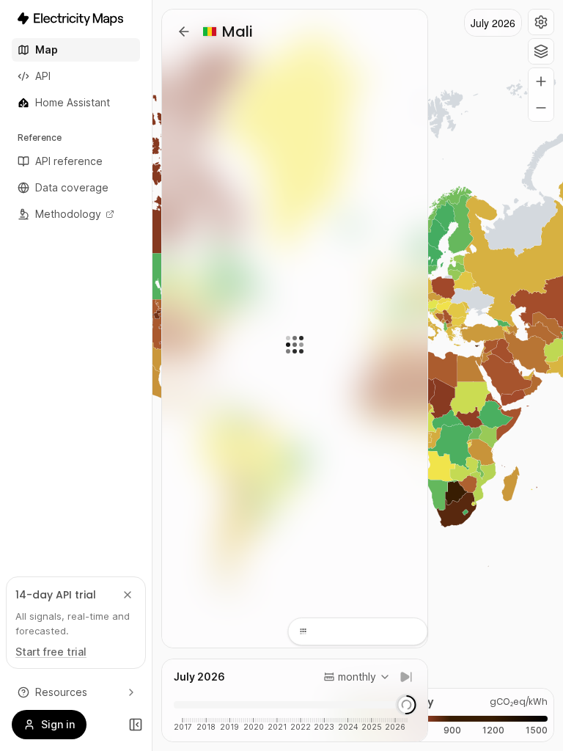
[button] (541, 22)
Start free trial (51, 651)
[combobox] (357, 677)
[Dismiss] (127, 595)
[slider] (406, 705)
